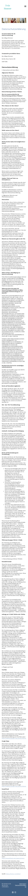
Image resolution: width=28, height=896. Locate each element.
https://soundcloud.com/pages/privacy (13, 858)
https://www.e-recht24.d (13, 874)
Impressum (22, 883)
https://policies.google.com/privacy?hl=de (14, 738)
